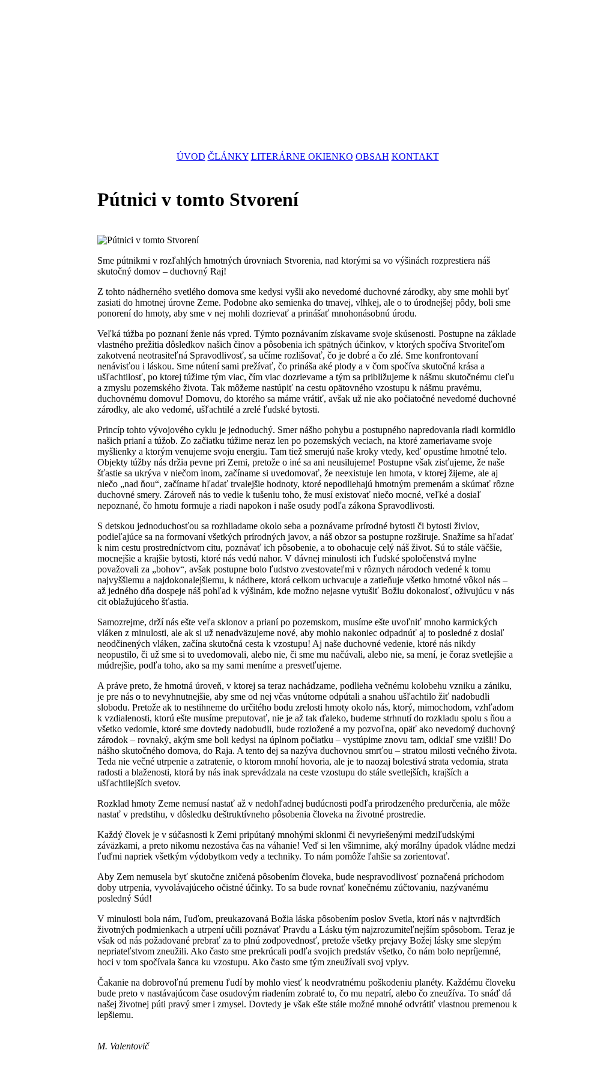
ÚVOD (191, 156)
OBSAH (372, 156)
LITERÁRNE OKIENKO (302, 156)
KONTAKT (415, 156)
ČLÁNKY (228, 156)
